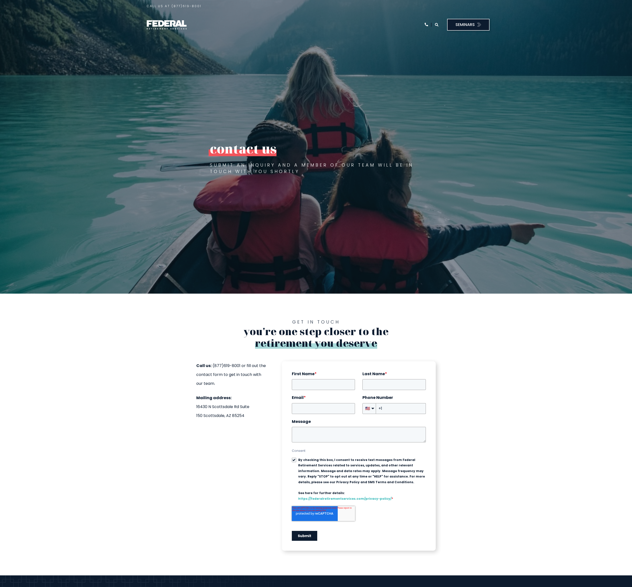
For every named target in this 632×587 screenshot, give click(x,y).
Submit (304, 535)
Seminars (465, 24)
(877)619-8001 (186, 6)
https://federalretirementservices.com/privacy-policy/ (345, 499)
